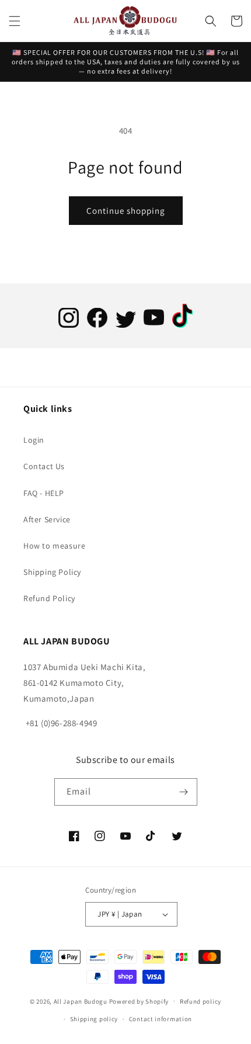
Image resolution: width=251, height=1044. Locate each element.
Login (33, 440)
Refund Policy (49, 598)
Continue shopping (125, 210)
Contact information (160, 1019)
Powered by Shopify (139, 1001)
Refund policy (200, 1001)
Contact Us (44, 466)
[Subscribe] (184, 792)
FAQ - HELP (43, 493)
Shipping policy (94, 1019)
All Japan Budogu (80, 1001)
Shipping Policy (52, 572)
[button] (14, 21)
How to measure (54, 545)
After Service (47, 519)
